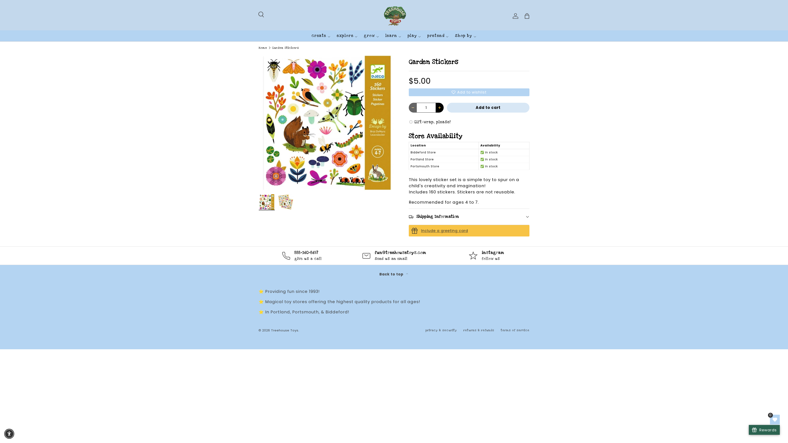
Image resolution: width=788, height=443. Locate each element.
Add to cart (488, 107)
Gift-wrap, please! (432, 122)
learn (391, 35)
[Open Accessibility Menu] (9, 434)
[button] (469, 92)
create (319, 35)
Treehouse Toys (284, 330)
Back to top (391, 274)
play (412, 35)
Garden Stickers (285, 47)
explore (345, 35)
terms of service (515, 330)
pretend (435, 35)
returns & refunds (478, 330)
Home (263, 47)
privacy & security (441, 330)
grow (369, 35)
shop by (463, 35)
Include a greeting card (444, 230)
